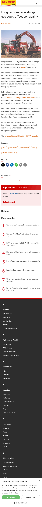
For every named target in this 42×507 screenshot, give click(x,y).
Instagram (6, 443)
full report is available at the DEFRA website (21, 136)
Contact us (6, 398)
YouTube (6, 439)
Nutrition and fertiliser (8, 152)
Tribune (5, 470)
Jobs (4, 371)
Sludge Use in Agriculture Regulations (21, 98)
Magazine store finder (10, 409)
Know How (14, 194)
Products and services (10, 328)
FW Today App (7, 348)
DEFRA (22, 67)
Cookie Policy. (13, 493)
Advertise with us (8, 401)
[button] (21, 503)
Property (6, 375)
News (33, 148)
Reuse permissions (9, 412)
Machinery (6, 378)
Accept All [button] (11, 497)
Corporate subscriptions (11, 355)
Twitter (5, 432)
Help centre (6, 394)
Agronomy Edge (8, 462)
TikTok (5, 447)
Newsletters (7, 344)
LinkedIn (5, 436)
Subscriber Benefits (9, 351)
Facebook (6, 428)
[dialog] (21, 492)
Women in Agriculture (10, 466)
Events (5, 477)
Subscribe (6, 405)
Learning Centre (8, 321)
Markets (5, 325)
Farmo (5, 473)
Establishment (24, 148)
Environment (13, 148)
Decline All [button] (30, 497)
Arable (4, 148)
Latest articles (7, 314)
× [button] (39, 480)
